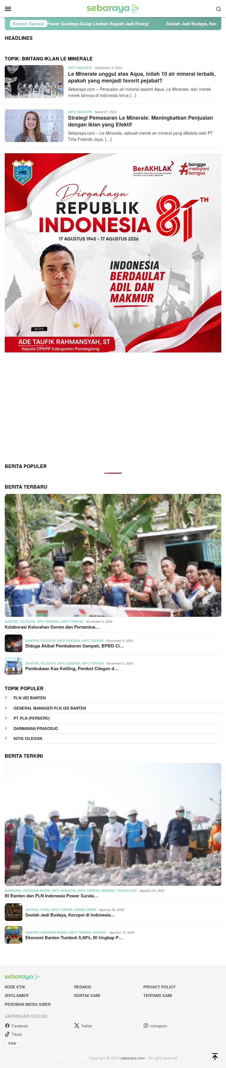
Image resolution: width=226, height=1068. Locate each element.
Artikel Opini (37, 909)
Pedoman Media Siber (28, 1004)
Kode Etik (15, 987)
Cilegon (27, 621)
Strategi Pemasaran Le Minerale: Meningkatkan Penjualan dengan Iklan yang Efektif (140, 121)
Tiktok (16, 1034)
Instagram (158, 1026)
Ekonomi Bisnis (36, 890)
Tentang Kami (157, 995)
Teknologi (127, 890)
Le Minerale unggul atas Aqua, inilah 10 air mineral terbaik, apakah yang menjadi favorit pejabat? (142, 77)
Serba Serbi (85, 909)
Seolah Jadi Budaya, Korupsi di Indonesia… (70, 914)
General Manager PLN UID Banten (50, 708)
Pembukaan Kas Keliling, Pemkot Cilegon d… (72, 668)
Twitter (86, 1026)
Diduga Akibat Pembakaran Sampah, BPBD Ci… (74, 645)
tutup (12, 1042)
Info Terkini (72, 621)
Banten (11, 621)
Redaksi (82, 987)
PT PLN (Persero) (32, 718)
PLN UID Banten (30, 698)
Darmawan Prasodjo (36, 728)
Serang (108, 890)
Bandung (13, 890)
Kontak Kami (87, 995)
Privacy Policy (159, 987)
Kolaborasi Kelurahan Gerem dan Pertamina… (52, 626)
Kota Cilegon (28, 738)
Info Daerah (48, 621)
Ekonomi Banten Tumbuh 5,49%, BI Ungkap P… (74, 937)
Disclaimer (17, 995)
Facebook (19, 1026)
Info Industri (80, 67)
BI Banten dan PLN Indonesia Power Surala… (51, 895)
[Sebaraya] (113, 8)
